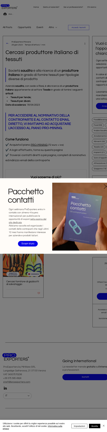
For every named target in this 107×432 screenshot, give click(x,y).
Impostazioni (79, 426)
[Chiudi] (103, 426)
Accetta (94, 426)
